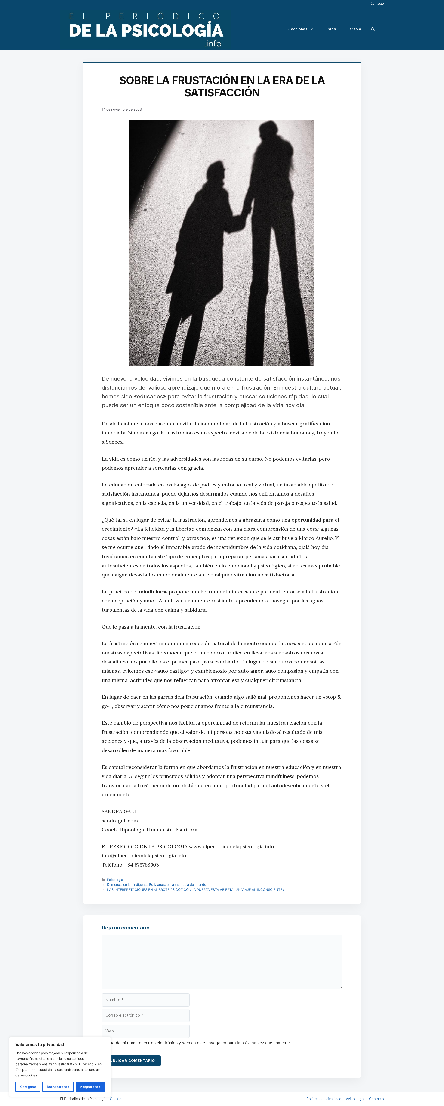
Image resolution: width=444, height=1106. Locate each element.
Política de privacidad (323, 1099)
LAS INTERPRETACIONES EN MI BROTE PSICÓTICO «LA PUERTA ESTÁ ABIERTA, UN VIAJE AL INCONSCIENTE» (195, 890)
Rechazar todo (58, 1087)
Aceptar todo (90, 1087)
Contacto (377, 3)
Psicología (115, 880)
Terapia (354, 29)
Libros (330, 29)
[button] (373, 29)
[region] (60, 1067)
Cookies (116, 1099)
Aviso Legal (355, 1099)
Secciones (298, 29)
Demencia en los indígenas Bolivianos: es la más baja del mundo (156, 884)
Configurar (28, 1087)
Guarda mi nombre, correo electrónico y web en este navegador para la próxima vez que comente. (199, 1043)
